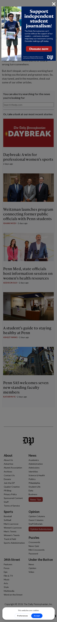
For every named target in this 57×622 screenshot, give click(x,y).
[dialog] (28, 311)
